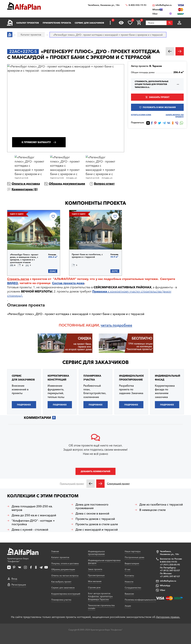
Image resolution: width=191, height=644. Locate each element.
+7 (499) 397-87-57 (170, 576)
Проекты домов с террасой (95, 519)
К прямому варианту (36, 142)
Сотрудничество (133, 587)
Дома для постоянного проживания (92, 506)
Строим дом (94, 587)
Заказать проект (159, 97)
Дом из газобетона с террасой (161, 504)
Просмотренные (96, 575)
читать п (108, 325)
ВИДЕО (12, 283)
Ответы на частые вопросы (64, 575)
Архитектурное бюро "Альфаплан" (18, 560)
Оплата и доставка (26, 183)
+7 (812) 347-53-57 (170, 570)
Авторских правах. (168, 617)
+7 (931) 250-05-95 (170, 564)
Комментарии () (25, 189)
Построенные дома (134, 557)
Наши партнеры (133, 551)
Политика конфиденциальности (140, 599)
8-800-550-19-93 (137, 5)
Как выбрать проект (61, 581)
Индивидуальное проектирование (96, 553)
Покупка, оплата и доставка (65, 563)
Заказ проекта (95, 569)
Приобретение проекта (57, 22)
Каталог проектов (27, 22)
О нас (127, 569)
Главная (55, 551)
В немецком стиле (152, 510)
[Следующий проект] (100, 483)
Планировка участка (61, 599)
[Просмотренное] (121, 22)
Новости (129, 581)
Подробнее (25, 242)
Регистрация (18, 584)
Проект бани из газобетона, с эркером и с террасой (87, 255)
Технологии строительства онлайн (101, 607)
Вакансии (129, 593)
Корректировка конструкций (65, 593)
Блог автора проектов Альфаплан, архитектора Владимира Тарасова (100, 596)
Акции (128, 605)
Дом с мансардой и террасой (97, 529)
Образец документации (67, 183)
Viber (162, 590)
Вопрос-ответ (104, 183)
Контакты (129, 575)
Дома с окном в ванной (92, 513)
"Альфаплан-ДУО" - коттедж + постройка (33, 522)
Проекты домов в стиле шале (97, 524)
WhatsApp (165, 585)
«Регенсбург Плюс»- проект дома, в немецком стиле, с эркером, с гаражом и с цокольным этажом (24, 258)
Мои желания (94, 581)
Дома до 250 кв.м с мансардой (34, 515)
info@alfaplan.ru (163, 5)
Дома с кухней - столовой (30, 529)
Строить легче (18, 279)
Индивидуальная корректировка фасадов (104, 562)
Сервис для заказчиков (89, 22)
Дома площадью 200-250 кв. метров (32, 508)
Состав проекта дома (68, 283)
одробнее (123, 325)
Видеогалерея (132, 563)
